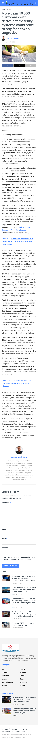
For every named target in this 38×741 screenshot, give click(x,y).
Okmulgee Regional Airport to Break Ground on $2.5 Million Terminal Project (24, 710)
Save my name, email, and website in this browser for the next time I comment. (19, 558)
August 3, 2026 (17, 583)
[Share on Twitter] (19, 65)
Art (3, 669)
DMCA (25, 729)
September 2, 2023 (18, 628)
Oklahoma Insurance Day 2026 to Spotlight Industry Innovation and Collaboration (23, 578)
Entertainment (7, 682)
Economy (10, 9)
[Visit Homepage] (19, 3)
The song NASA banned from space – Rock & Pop (23, 624)
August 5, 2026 (17, 594)
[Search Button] (36, 3)
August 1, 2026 (17, 619)
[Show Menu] (3, 3)
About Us (5, 729)
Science (23, 672)
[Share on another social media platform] (30, 65)
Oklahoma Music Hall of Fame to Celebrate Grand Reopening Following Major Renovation (24, 614)
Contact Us (15, 729)
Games (4, 685)
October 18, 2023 (10, 42)
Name (4, 529)
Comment (6, 503)
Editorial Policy (20, 732)
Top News (24, 682)
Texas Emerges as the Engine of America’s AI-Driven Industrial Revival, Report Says (24, 589)
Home (3, 9)
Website (5, 548)
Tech (22, 679)
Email (4, 538)
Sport (22, 676)
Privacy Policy (6, 732)
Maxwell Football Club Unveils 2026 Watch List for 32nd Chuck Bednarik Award (24, 699)
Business (5, 672)
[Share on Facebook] (7, 65)
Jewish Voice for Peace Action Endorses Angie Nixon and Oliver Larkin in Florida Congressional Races (24, 602)
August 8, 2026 (17, 607)
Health (22, 669)
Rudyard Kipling (14, 38)
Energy (4, 679)
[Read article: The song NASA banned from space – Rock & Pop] (6, 625)
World (22, 685)
